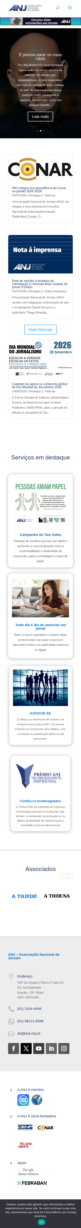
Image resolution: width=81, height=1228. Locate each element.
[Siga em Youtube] (38, 1048)
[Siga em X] (26, 1048)
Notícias (50, 195)
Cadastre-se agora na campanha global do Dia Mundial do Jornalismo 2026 (39, 385)
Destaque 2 (36, 195)
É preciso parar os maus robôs (40, 57)
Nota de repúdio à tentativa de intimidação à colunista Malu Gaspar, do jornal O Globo (40, 284)
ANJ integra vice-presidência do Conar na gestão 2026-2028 (39, 189)
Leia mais (40, 116)
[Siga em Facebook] (13, 1048)
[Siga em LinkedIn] (51, 1048)
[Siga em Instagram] (63, 1048)
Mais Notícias (40, 329)
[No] (76, 1214)
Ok (41, 1222)
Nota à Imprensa (55, 291)
